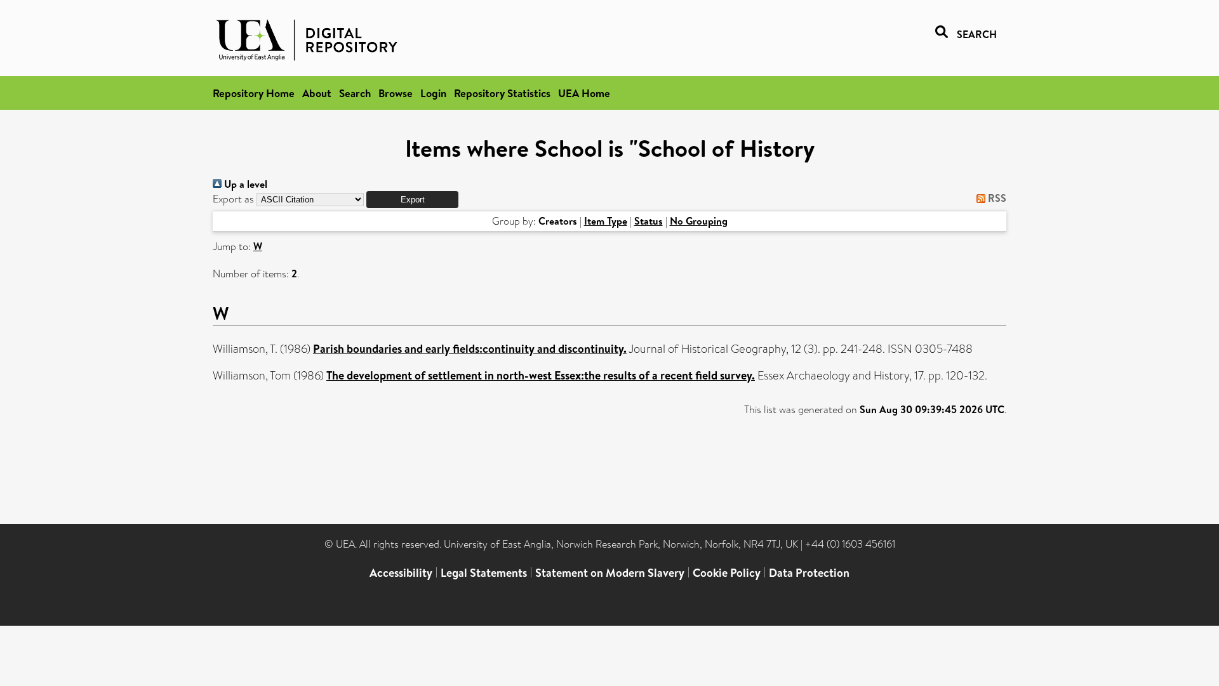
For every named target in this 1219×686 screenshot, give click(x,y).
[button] (412, 199)
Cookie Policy (727, 573)
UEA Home (584, 93)
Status (648, 221)
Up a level (244, 184)
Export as (233, 199)
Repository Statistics (502, 93)
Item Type (605, 221)
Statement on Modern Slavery (609, 573)
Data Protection (809, 573)
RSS (995, 198)
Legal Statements (484, 573)
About (316, 93)
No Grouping (699, 221)
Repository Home (254, 93)
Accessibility (401, 573)
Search (355, 93)
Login (433, 93)
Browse (395, 93)
